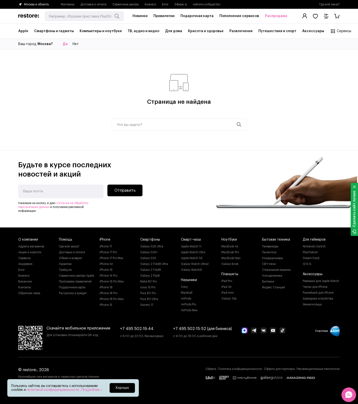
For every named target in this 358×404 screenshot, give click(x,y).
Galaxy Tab (228, 298)
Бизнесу (150, 4)
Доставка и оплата (93, 4)
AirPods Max (189, 310)
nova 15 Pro (147, 287)
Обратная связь (29, 293)
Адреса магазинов (31, 246)
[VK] (263, 331)
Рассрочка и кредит (73, 293)
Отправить (125, 190)
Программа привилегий (75, 281)
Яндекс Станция (273, 287)
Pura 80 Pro (148, 293)
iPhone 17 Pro (108, 252)
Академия (25, 264)
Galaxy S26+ (149, 252)
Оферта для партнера (279, 368)
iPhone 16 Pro (108, 275)
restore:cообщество (206, 4)
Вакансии (25, 281)
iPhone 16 (106, 269)
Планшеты (229, 274)
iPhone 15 (106, 304)
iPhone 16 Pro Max (112, 281)
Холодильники (272, 275)
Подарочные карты (72, 287)
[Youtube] (273, 331)
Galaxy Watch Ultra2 (195, 264)
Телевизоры (270, 246)
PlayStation (310, 252)
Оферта (211, 368)
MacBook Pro (230, 252)
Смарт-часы (191, 239)
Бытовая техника (276, 239)
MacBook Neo (230, 258)
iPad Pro (226, 281)
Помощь (65, 239)
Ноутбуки (229, 239)
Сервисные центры (125, 4)
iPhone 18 (106, 287)
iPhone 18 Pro (108, 293)
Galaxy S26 (148, 258)
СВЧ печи (269, 264)
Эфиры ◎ (180, 4)
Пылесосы (269, 252)
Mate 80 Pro (148, 281)
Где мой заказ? (329, 4)
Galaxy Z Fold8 (150, 269)
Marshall (186, 292)
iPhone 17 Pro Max (111, 258)
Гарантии (65, 264)
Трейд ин (65, 269)
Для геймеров (314, 239)
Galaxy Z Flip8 (150, 275)
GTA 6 (307, 264)
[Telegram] (254, 331)
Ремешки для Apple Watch (321, 281)
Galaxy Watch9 (191, 269)
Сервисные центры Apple (76, 275)
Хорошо (122, 388)
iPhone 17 (106, 246)
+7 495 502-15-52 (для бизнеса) (202, 329)
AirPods (186, 298)
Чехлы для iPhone (315, 286)
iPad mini (227, 292)
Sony (184, 286)
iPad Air (226, 286)
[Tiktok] (282, 331)
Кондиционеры (272, 258)
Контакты (24, 287)
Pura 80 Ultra (149, 299)
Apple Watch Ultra (193, 252)
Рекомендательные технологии (318, 368)
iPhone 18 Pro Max (112, 299)
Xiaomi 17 (146, 304)
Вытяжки (268, 281)
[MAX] (244, 331)
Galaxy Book (229, 264)
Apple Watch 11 (191, 246)
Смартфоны (150, 239)
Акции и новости (29, 252)
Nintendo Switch (314, 246)
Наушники (189, 280)
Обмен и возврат (70, 258)
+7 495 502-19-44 (136, 329)
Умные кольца (312, 304)
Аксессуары (312, 274)
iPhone (105, 239)
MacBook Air (229, 246)
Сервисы (24, 258)
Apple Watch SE (192, 258)
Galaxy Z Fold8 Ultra (154, 264)
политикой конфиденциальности (53, 390)
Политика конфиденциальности (240, 368)
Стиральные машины (276, 269)
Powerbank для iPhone (318, 292)
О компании (28, 239)
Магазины (68, 4)
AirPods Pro (188, 304)
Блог (165, 4)
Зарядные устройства (318, 298)
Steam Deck (311, 258)
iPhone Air (106, 264)
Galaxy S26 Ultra (151, 246)
